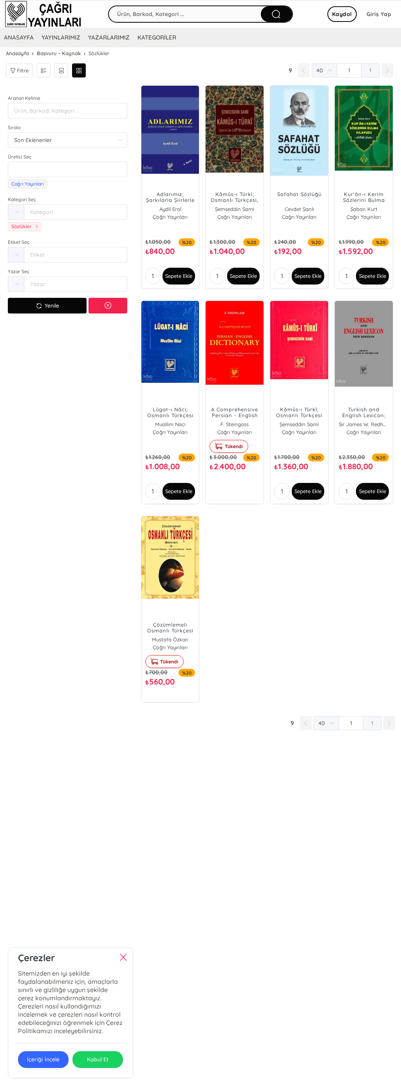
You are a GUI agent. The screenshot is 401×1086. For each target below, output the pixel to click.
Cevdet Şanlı (299, 209)
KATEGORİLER (156, 37)
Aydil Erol (170, 209)
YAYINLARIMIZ (61, 37)
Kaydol (342, 14)
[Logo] (43, 14)
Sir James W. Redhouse (364, 424)
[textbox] (67, 169)
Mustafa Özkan (170, 639)
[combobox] (67, 169)
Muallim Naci (170, 424)
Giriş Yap (379, 14)
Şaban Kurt (364, 209)
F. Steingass (234, 424)
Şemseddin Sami (234, 209)
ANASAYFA (19, 37)
